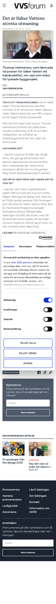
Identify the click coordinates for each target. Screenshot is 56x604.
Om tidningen (38, 495)
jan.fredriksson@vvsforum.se (15, 94)
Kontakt (34, 502)
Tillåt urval (28, 353)
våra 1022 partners (22, 262)
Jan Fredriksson (12, 88)
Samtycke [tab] (9, 246)
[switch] (48, 309)
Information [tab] (25, 246)
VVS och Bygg (11, 372)
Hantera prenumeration (12, 497)
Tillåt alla (28, 343)
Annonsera (9, 512)
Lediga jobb (10, 505)
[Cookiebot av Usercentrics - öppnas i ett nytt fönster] (39, 238)
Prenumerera (11, 489)
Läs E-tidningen (39, 489)
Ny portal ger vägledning (29, 232)
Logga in (51, 5)
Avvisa (28, 363)
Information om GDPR (39, 510)
